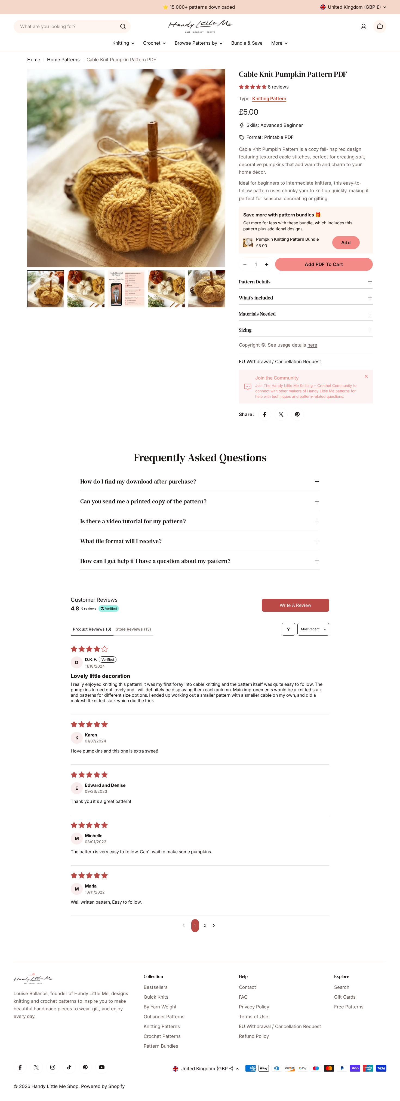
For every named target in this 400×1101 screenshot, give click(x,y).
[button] (253, 87)
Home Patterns (63, 59)
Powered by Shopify (103, 1086)
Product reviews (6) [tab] (92, 629)
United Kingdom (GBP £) (354, 7)
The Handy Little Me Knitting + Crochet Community (308, 385)
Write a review (295, 605)
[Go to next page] (215, 925)
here (312, 345)
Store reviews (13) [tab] (133, 629)
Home (33, 59)
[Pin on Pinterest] (297, 414)
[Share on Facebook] (264, 414)
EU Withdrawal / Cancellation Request (280, 361)
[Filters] (288, 629)
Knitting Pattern (269, 98)
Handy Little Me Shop (55, 1086)
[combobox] (72, 26)
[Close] (366, 376)
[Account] (363, 26)
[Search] (123, 26)
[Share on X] (281, 414)
